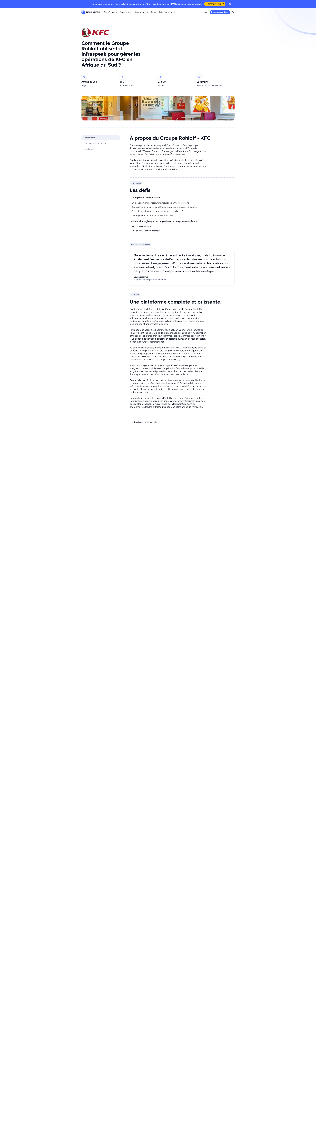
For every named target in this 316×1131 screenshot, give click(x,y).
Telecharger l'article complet (145, 422)
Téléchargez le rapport (215, 4)
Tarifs (153, 12)
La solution (88, 149)
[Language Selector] (233, 12)
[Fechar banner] (230, 4)
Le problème (89, 137)
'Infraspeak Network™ (194, 335)
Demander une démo (219, 12)
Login (204, 12)
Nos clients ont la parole (94, 143)
